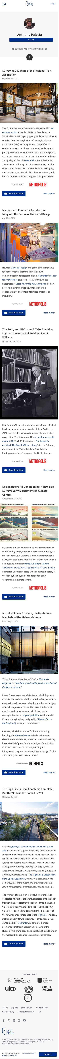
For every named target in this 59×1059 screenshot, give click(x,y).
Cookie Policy (13, 1055)
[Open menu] (4, 3)
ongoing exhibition (32, 715)
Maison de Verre (22, 735)
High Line (42, 914)
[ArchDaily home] (29, 3)
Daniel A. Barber (32, 563)
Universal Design (19, 267)
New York (29, 160)
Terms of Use (27, 1053)
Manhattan (43, 275)
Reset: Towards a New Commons (31, 283)
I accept (48, 1054)
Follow (31, 40)
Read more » (49, 193)
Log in (53, 3)
